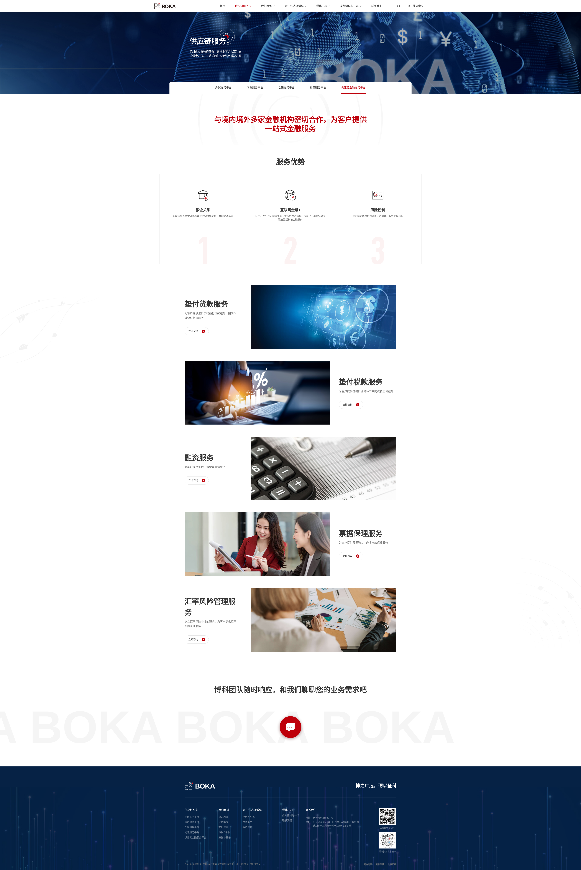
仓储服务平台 (286, 87)
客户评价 (247, 827)
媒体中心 (321, 6)
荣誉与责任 (224, 837)
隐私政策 (380, 864)
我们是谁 (266, 6)
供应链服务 (242, 6)
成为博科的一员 (349, 6)
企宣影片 (223, 822)
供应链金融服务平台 (353, 87)
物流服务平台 (318, 87)
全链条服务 (249, 817)
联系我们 (376, 6)
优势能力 (247, 822)
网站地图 (368, 864)
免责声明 (392, 864)
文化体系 (223, 827)
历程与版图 (224, 832)
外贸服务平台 (223, 87)
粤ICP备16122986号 (250, 864)
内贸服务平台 (255, 87)
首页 (222, 6)
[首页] (165, 6)
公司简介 (223, 817)
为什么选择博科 (294, 6)
